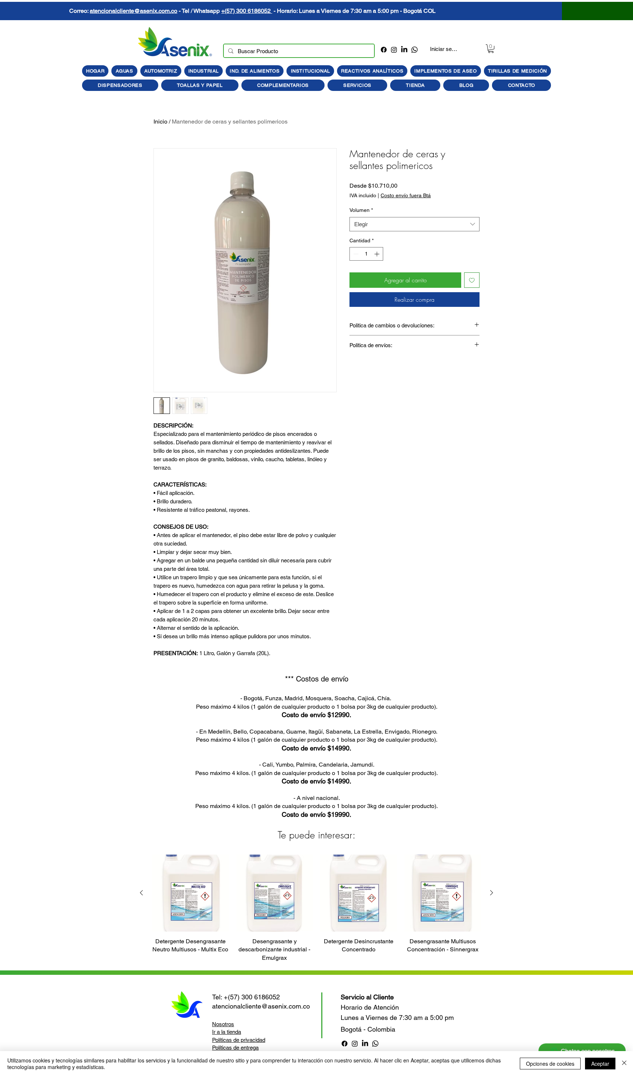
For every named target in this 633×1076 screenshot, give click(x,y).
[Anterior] (141, 892)
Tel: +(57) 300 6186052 (246, 997)
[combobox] (414, 224)
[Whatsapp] (414, 50)
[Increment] (377, 253)
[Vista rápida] (190, 893)
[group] (316, 908)
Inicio (160, 121)
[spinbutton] (366, 253)
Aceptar (600, 1063)
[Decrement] (355, 253)
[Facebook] (384, 50)
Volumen (361, 210)
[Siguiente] (491, 892)
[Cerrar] (624, 1063)
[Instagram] (394, 50)
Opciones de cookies (550, 1063)
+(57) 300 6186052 (470, 10)
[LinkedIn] (404, 50)
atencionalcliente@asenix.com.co (357, 10)
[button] (491, 48)
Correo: (303, 10)
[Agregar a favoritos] (472, 280)
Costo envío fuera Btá (406, 195)
